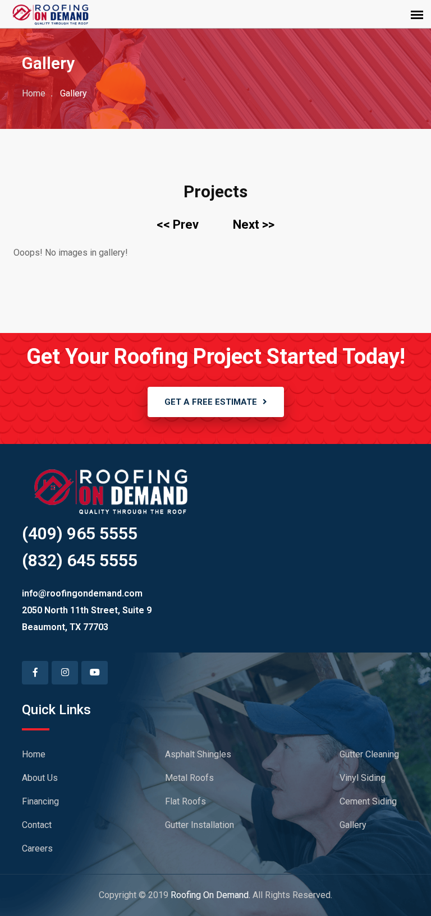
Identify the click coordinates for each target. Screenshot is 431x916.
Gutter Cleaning (369, 754)
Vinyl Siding (363, 777)
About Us (40, 777)
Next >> (253, 225)
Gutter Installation (199, 825)
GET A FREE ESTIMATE (210, 402)
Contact (37, 825)
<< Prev (178, 225)
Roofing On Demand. (210, 895)
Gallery (353, 825)
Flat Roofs (185, 801)
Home (33, 93)
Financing (40, 801)
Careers (37, 848)
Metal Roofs (189, 777)
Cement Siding (368, 801)
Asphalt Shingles (198, 754)
